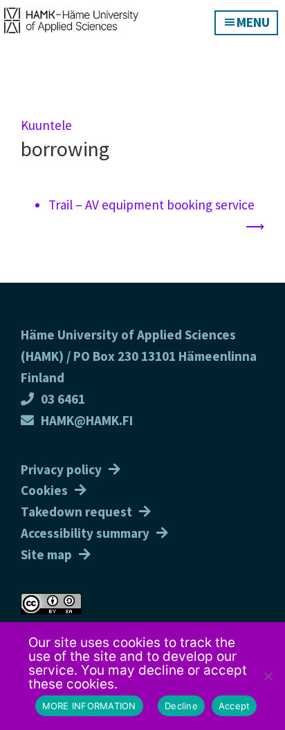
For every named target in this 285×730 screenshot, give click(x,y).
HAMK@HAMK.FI (87, 420)
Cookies (44, 490)
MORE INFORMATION (89, 705)
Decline (181, 705)
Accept (234, 705)
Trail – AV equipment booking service (151, 204)
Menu (253, 22)
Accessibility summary (85, 533)
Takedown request (76, 511)
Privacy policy (61, 469)
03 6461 (63, 399)
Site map (46, 554)
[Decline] (268, 676)
